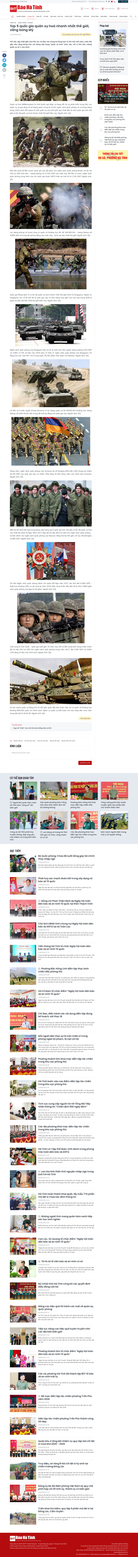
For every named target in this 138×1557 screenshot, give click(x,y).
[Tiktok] (109, 1)
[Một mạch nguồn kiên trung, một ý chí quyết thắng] (114, 820)
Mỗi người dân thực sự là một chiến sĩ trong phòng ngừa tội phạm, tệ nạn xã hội (63, 1037)
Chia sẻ (4, 51)
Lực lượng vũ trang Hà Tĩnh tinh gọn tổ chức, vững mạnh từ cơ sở (53, 834)
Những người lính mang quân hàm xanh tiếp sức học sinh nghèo (65, 1218)
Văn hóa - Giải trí (56, 16)
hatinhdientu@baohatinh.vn (118, 1550)
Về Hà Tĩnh (95, 16)
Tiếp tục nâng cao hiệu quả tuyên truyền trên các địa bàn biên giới (64, 1330)
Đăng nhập (124, 1)
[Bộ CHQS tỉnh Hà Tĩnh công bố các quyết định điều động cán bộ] (23, 1291)
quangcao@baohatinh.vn (108, 1554)
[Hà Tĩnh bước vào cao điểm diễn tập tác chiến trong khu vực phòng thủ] (23, 1088)
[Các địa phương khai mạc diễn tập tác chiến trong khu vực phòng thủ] (84, 820)
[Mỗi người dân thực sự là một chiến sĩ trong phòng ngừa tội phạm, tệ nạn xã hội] (23, 1043)
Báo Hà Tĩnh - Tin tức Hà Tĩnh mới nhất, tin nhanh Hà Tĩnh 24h (30, 8)
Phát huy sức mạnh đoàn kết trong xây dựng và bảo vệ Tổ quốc (65, 880)
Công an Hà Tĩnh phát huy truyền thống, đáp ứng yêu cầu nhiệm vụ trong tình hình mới (23, 836)
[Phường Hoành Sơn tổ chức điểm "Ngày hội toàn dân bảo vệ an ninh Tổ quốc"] (23, 1358)
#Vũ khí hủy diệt (42, 741)
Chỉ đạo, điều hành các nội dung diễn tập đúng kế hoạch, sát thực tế (65, 1015)
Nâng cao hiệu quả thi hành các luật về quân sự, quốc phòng (65, 1308)
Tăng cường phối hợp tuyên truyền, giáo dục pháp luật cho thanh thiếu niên (113, 805)
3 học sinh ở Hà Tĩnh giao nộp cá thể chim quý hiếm (112, 60)
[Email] (4, 65)
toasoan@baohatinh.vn (121, 1552)
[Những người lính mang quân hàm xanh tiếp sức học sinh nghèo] (23, 1224)
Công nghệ (113, 16)
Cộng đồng (123, 16)
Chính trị (31, 16)
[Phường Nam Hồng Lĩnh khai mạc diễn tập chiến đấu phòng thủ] (84, 791)
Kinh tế (39, 16)
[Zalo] (115, 1)
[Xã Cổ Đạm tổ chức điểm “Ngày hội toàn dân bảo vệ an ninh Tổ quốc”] (23, 998)
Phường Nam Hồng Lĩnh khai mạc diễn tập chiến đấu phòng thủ (83, 805)
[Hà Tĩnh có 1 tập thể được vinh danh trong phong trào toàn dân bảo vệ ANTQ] (23, 1156)
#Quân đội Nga (55, 741)
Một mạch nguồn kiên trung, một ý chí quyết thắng (113, 833)
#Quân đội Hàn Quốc (68, 741)
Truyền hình (124, 8)
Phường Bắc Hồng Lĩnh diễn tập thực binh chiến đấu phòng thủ (63, 970)
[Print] (4, 70)
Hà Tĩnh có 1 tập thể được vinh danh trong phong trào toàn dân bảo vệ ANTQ (66, 1150)
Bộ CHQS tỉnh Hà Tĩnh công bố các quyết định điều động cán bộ (115, 98)
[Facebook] (106, 2)
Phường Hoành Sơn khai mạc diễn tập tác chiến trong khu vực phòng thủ (65, 1060)
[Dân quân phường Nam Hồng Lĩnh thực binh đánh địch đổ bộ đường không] (53, 791)
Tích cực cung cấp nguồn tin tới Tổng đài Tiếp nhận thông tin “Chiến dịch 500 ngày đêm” (64, 1105)
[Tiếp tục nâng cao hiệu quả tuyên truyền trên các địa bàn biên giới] (23, 1336)
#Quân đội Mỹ (18, 741)
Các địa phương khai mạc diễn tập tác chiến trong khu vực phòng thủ (115, 129)
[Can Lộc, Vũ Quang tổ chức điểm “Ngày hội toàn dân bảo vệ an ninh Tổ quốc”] (23, 1246)
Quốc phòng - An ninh (25, 22)
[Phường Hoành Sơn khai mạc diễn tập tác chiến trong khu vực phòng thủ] (23, 1066)
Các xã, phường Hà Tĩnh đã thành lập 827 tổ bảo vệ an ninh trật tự (65, 1375)
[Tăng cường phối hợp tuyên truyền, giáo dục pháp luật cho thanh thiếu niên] (114, 791)
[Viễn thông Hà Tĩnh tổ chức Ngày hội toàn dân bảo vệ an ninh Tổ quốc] (23, 953)
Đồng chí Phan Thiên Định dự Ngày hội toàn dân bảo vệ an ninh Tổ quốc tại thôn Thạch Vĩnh (65, 902)
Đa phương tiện (110, 8)
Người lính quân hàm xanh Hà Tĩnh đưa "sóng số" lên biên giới (23, 805)
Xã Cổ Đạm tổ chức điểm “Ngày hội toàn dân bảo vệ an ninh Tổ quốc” (66, 992)
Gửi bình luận (85, 763)
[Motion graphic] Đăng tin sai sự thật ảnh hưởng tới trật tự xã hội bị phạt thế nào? (112, 69)
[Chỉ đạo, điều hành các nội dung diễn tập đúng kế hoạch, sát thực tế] (23, 1021)
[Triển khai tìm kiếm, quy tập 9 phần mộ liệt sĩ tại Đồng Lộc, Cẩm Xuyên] (23, 1516)
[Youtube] (112, 2)
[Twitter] (4, 60)
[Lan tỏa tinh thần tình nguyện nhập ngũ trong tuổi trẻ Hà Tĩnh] (23, 1179)
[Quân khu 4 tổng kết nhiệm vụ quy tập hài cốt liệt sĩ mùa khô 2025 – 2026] (23, 1448)
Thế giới (86, 16)
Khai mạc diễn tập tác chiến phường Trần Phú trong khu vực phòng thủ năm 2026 (114, 118)
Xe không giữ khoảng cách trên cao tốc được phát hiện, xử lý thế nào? (112, 51)
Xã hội (46, 16)
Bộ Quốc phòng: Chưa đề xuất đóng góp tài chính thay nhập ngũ (66, 857)
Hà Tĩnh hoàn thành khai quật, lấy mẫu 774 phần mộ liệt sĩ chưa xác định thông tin (66, 1195)
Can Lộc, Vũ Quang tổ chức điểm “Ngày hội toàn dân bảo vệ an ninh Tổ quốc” (65, 1240)
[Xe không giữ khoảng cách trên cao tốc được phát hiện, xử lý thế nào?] (113, 38)
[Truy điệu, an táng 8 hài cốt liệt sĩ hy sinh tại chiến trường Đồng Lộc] (23, 1471)
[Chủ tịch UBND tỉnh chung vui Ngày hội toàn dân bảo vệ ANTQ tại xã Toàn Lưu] (23, 931)
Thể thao (77, 16)
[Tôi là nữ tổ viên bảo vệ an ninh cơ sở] (23, 1269)
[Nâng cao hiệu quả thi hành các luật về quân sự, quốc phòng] (23, 1313)
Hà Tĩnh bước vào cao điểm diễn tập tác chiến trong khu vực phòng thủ (64, 1083)
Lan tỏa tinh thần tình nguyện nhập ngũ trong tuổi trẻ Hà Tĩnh (66, 1173)
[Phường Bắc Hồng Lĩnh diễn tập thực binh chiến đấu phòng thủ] (23, 976)
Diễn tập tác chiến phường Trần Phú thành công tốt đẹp (65, 1420)
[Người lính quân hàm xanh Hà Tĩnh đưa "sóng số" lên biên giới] (23, 791)
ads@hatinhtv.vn (123, 1554)
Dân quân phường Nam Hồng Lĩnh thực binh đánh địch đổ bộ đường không (53, 805)
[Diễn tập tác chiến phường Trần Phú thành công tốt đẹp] (23, 1426)
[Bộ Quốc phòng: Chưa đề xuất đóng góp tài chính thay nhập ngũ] (23, 863)
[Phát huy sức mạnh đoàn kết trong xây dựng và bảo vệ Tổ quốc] (23, 886)
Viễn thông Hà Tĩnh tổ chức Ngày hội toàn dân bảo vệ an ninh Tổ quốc (64, 948)
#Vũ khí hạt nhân (30, 741)
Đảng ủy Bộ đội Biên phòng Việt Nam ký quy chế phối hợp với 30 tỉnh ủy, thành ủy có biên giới (115, 140)
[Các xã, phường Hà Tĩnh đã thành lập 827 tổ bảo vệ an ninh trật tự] (23, 1381)
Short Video (21, 16)
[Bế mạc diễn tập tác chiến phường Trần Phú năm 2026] (23, 1403)
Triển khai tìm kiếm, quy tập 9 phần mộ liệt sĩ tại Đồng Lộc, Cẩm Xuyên (65, 1510)
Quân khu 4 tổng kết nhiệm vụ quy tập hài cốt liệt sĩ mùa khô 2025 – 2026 (66, 1443)
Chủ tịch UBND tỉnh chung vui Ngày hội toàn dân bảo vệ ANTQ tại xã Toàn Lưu (65, 925)
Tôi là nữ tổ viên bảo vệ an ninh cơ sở (115, 108)
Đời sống (104, 16)
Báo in (97, 8)
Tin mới (86, 8)
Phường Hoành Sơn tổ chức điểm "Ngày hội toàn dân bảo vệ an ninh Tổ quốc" (65, 1353)
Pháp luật (68, 16)
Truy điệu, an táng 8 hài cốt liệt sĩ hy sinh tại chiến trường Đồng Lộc (63, 1465)
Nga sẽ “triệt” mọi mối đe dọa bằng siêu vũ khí (32, 728)
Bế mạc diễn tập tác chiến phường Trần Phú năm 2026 (65, 1398)
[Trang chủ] (12, 16)
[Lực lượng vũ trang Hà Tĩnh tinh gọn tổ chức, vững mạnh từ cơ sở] (53, 820)
